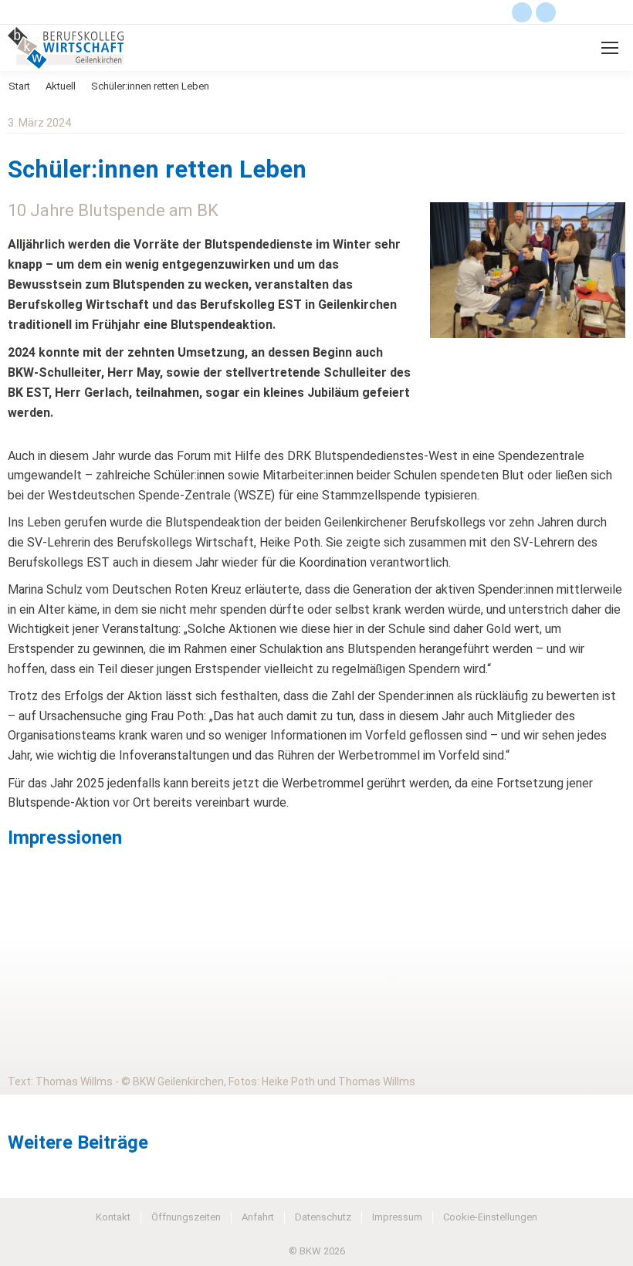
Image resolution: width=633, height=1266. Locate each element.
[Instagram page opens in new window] (546, 12)
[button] (24, 949)
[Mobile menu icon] (609, 47)
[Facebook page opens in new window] (522, 12)
